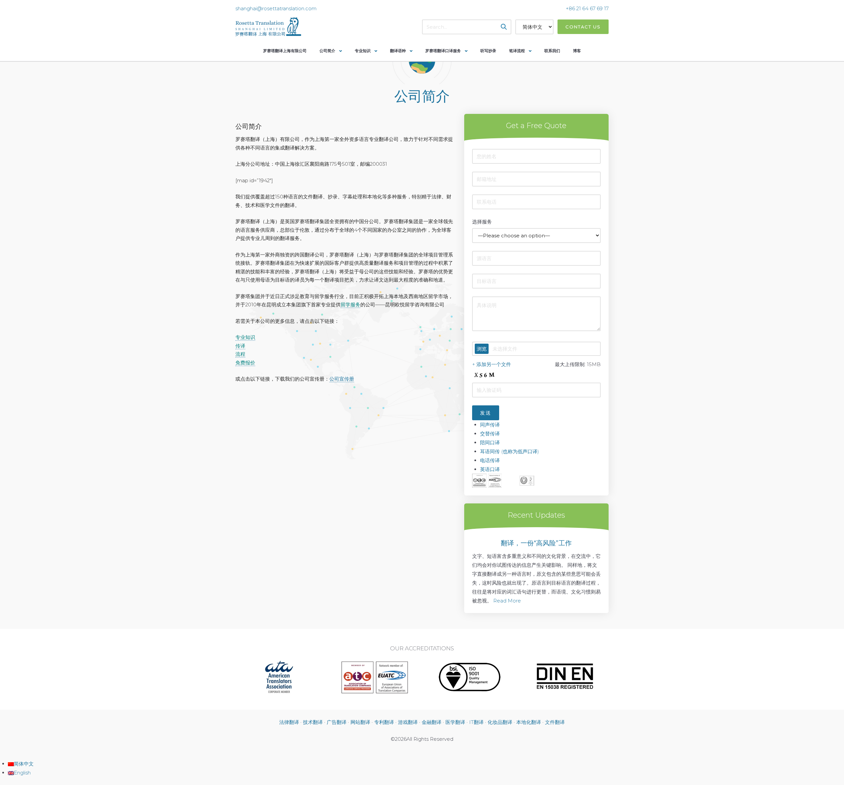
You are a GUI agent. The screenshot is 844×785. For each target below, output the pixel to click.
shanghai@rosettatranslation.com (275, 8)
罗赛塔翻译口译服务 (443, 50)
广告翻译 (337, 722)
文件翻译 (555, 722)
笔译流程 (517, 50)
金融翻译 (431, 722)
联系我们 (552, 50)
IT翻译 (476, 722)
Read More (507, 600)
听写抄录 (488, 50)
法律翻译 (289, 722)
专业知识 (363, 50)
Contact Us (583, 26)
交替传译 (490, 433)
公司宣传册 (341, 379)
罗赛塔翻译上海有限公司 (285, 50)
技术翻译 (313, 722)
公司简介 (327, 50)
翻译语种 (398, 50)
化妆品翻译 (500, 722)
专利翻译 (384, 722)
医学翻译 (455, 722)
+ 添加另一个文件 (491, 364)
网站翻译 (360, 722)
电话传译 (490, 460)
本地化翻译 (528, 722)
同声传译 (490, 425)
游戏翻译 (408, 722)
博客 (577, 50)
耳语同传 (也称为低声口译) (509, 451)
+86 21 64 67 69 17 (587, 8)
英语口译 (490, 469)
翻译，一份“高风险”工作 (536, 543)
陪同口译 (490, 442)
